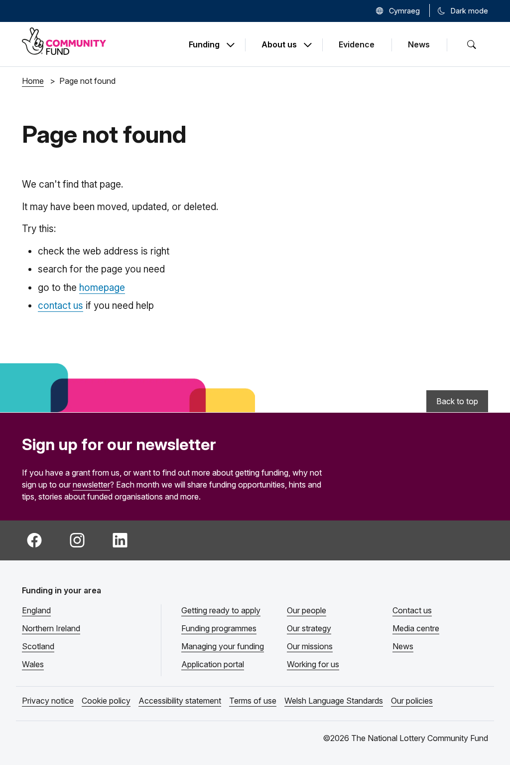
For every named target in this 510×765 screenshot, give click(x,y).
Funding (204, 44)
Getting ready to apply (220, 610)
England (36, 610)
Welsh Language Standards (333, 701)
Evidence (357, 44)
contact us (60, 305)
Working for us (313, 664)
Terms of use (252, 701)
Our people (306, 610)
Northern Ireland (51, 628)
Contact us (412, 610)
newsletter (91, 485)
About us (279, 44)
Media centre (415, 628)
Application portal (212, 664)
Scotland (38, 646)
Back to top (457, 401)
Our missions (310, 646)
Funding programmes (218, 628)
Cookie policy (106, 701)
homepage (102, 287)
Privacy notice (48, 701)
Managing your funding (222, 646)
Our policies (412, 701)
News (419, 44)
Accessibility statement (179, 701)
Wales (33, 664)
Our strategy (309, 628)
